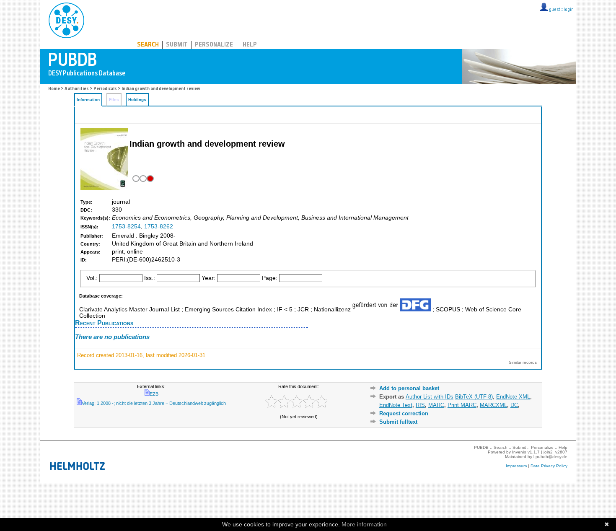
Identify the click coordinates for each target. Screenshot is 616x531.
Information (88, 99)
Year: (208, 278)
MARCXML (493, 405)
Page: (269, 278)
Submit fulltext (398, 422)
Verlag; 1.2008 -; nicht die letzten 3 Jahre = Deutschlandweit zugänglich (154, 403)
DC (514, 405)
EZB (154, 393)
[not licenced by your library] (142, 179)
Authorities (77, 89)
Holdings (137, 99)
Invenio (519, 452)
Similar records (523, 362)
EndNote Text (395, 405)
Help (250, 45)
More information (364, 524)
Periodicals (105, 89)
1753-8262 (158, 226)
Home (54, 89)
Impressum (516, 466)
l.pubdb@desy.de (550, 456)
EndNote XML (513, 397)
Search (148, 45)
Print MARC (462, 405)
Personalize (214, 45)
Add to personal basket (409, 388)
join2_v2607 (555, 452)
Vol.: (92, 278)
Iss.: (149, 278)
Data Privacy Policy (549, 466)
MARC (436, 405)
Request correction (403, 413)
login (569, 10)
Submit (177, 45)
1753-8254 (126, 226)
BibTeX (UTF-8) (474, 397)
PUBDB (103, 18)
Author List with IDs (429, 397)
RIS (420, 405)
